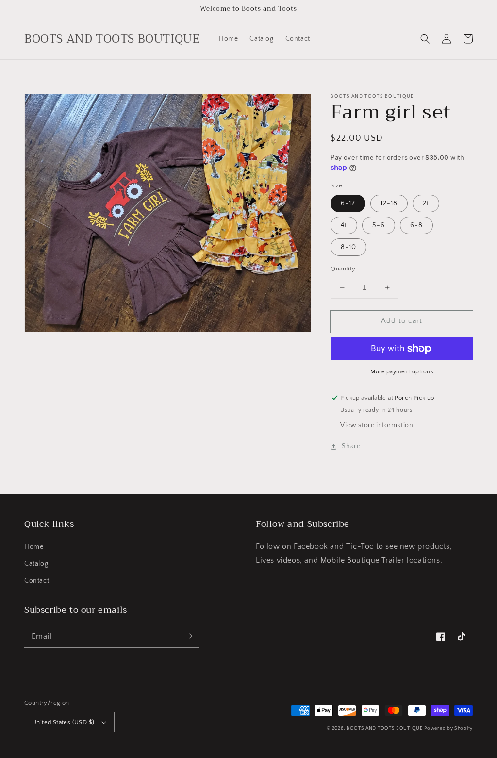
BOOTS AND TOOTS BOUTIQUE (385, 728)
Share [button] (351, 446)
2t (426, 203)
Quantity (343, 268)
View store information (376, 425)
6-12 (348, 203)
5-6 (378, 225)
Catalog (36, 564)
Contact (36, 581)
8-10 (348, 247)
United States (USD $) (63, 722)
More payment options (401, 372)
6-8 (416, 225)
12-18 (389, 203)
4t (344, 225)
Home (33, 547)
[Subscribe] (188, 636)
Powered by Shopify (448, 728)
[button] (425, 39)
